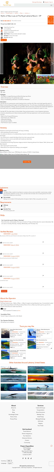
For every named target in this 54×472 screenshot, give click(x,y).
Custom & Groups (40, 407)
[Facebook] (23, 458)
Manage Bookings (40, 418)
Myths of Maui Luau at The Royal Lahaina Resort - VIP (21, 15)
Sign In (51, 2)
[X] (26, 458)
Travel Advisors (27, 431)
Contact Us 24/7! (27, 454)
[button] (1, 190)
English (10, 463)
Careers (27, 440)
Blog (13, 412)
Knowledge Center (13, 414)
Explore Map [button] (27, 161)
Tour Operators (27, 435)
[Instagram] (28, 458)
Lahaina (27, 12)
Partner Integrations (27, 433)
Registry (40, 423)
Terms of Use (13, 416)
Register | (46, 2)
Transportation (40, 409)
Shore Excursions (40, 412)
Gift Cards (40, 421)
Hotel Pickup (40, 416)
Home (3, 12)
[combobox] (10, 463)
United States (10, 12)
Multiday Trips (40, 414)
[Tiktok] (31, 458)
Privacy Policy (13, 418)
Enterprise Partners (27, 437)
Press (13, 409)
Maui (22, 12)
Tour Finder (40, 425)
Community (27, 442)
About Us (13, 407)
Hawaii (17, 12)
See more (4, 290)
